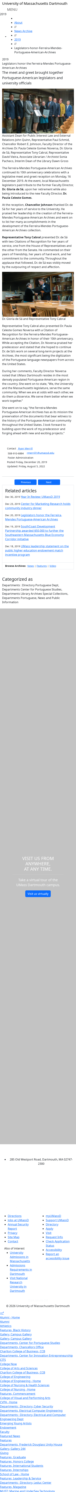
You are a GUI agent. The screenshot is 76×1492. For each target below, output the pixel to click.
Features (42, 566)
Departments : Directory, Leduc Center (25, 1483)
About (18, 23)
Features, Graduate (13, 1457)
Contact (13, 1241)
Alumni (4, 1322)
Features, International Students (21, 1466)
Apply (49, 1229)
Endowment (8, 1428)
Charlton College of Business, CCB (22, 1351)
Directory (52, 1224)
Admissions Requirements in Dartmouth (21, 1269)
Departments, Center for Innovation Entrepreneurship (36, 1355)
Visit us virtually (38, 894)
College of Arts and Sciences (19, 1368)
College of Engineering (15, 1377)
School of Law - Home (14, 1474)
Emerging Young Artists (16, 1423)
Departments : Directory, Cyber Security (26, 1406)
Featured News (10, 1436)
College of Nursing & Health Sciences (24, 1385)
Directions (15, 1216)
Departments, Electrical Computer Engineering (31, 1411)
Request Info (54, 1237)
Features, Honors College (17, 1461)
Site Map (13, 1237)
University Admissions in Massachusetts (20, 1257)
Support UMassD (57, 1220)
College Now (8, 1364)
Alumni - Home (10, 1317)
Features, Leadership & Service (20, 1478)
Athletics (5, 1326)
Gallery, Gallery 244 (12, 1449)
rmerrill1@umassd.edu (40, 452)
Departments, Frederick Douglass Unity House (31, 1444)
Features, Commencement (17, 1394)
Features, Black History (15, 1330)
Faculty (4, 1432)
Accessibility (54, 1250)
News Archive (23, 31)
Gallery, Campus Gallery (16, 1334)
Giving (4, 1453)
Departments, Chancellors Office (22, 1347)
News (30, 566)
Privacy (12, 1233)
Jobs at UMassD (18, 1220)
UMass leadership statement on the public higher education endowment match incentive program (37, 550)
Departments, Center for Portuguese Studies (30, 1343)
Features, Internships (14, 1470)
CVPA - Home (8, 1402)
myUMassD (53, 1216)
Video (52, 566)
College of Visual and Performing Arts (25, 1398)
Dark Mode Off (38, 1300)
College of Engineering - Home (20, 1381)
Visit (48, 1233)
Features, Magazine (13, 1487)
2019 (17, 39)
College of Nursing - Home (17, 1389)
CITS (3, 1360)
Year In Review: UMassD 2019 (40, 497)
